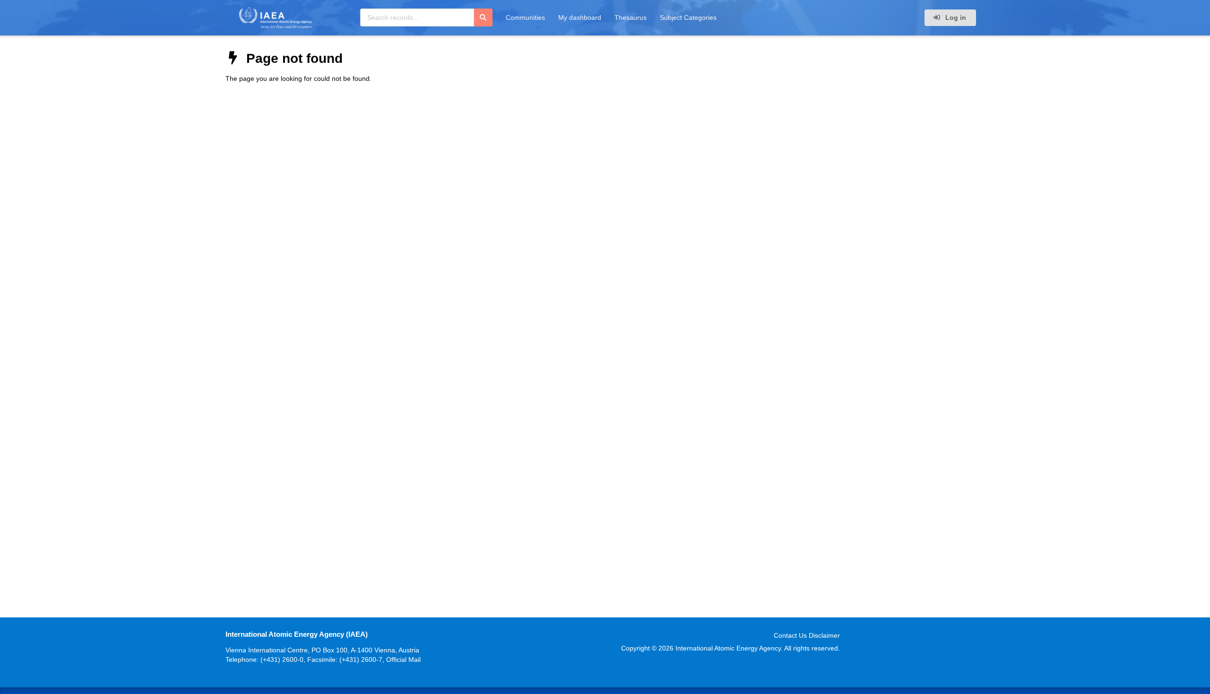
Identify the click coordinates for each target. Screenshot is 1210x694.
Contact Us (790, 635)
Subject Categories (688, 17)
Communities (525, 17)
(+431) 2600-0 (281, 659)
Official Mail (403, 659)
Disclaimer (824, 635)
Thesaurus (630, 17)
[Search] (483, 17)
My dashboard (579, 17)
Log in (954, 17)
